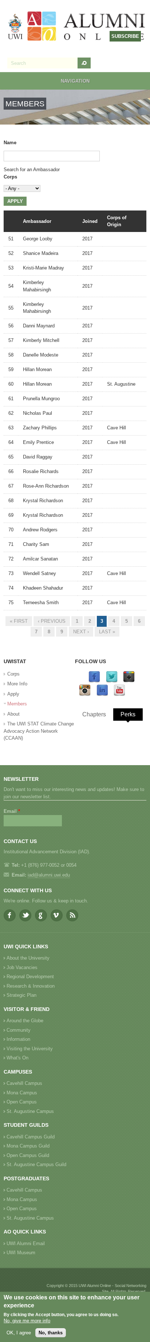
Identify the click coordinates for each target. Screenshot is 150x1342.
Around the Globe (25, 1020)
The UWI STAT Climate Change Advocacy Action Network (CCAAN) (39, 731)
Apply (13, 694)
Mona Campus (22, 1092)
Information (18, 1039)
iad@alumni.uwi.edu (49, 875)
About (13, 714)
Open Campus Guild (28, 1155)
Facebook (10, 915)
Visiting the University (30, 1048)
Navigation (75, 81)
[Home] (76, 27)
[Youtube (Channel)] (119, 694)
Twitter (25, 915)
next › (81, 631)
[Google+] (129, 681)
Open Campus (22, 1102)
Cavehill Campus (24, 1083)
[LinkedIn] (102, 694)
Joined (90, 221)
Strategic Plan (21, 995)
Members (17, 704)
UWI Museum (21, 1252)
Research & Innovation (31, 986)
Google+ (41, 915)
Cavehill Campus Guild (31, 1137)
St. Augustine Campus (30, 1111)
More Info (17, 683)
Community (19, 1030)
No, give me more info (27, 1320)
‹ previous (52, 621)
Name (10, 142)
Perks (128, 714)
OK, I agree (19, 1332)
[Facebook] (94, 681)
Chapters (94, 714)
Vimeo (57, 915)
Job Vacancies (22, 967)
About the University (28, 958)
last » (107, 631)
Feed (72, 915)
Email (12, 811)
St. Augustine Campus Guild (36, 1164)
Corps (10, 177)
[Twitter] (112, 681)
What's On (17, 1057)
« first (19, 621)
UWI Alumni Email (26, 1243)
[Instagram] (85, 694)
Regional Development (30, 976)
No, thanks (51, 1332)
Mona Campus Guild (28, 1146)
